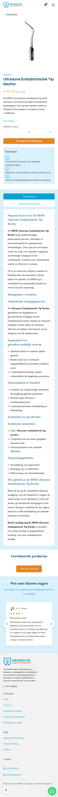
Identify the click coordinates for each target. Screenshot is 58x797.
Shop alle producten (29, 569)
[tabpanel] (29, 377)
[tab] (29, 196)
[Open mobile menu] (53, 5)
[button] (52, 791)
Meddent (7, 75)
